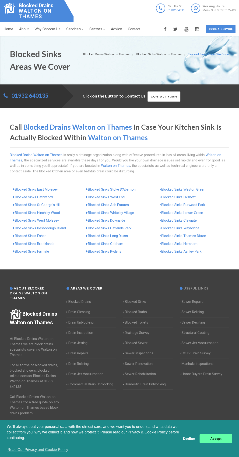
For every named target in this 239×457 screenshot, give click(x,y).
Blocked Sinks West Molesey (37, 220)
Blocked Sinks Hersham (179, 244)
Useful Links (195, 288)
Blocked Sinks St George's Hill (37, 205)
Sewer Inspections (139, 353)
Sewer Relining (193, 312)
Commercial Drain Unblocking (90, 384)
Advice (116, 29)
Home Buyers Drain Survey (202, 374)
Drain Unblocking (81, 322)
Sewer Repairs (193, 302)
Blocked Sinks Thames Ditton (183, 236)
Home (8, 29)
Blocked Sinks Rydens (104, 251)
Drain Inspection (80, 333)
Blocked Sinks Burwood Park (183, 205)
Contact (134, 29)
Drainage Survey (137, 333)
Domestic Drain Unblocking (145, 384)
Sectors (95, 29)
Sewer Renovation (139, 364)
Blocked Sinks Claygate (179, 220)
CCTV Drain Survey (196, 353)
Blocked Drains (79, 302)
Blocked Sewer (136, 343)
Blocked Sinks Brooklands (34, 244)
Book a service (221, 29)
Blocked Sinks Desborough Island (40, 228)
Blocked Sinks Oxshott (178, 197)
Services (73, 29)
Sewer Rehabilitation (140, 374)
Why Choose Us (47, 29)
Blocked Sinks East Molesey (36, 189)
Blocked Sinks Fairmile (32, 251)
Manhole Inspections (198, 364)
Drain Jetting (78, 343)
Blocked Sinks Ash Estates (108, 205)
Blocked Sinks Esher (30, 236)
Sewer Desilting (193, 322)
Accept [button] (215, 438)
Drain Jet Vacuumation (85, 374)
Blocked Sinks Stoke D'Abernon (112, 189)
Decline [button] (189, 438)
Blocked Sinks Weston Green (183, 189)
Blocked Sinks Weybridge (180, 228)
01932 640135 (177, 10)
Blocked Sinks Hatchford (34, 197)
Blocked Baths (136, 312)
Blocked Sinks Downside (106, 220)
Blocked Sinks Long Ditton (108, 236)
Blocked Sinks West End (106, 197)
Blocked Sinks (135, 302)
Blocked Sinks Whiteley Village (111, 213)
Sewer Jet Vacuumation (200, 343)
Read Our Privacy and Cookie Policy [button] (37, 450)
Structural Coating (195, 333)
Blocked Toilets (136, 322)
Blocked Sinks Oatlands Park (109, 228)
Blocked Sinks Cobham (105, 244)
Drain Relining (78, 364)
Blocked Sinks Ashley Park (181, 251)
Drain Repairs (78, 353)
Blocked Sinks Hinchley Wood (37, 213)
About (24, 29)
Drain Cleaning (79, 312)
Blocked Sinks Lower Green (182, 213)
